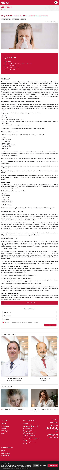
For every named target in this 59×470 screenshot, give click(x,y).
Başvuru (3, 450)
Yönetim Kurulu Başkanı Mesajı (30, 426)
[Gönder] (50, 325)
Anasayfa (3, 423)
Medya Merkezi (4, 432)
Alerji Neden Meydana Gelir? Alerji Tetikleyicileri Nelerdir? (18, 63)
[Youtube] (56, 428)
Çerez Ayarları (43, 465)
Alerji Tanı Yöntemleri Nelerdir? (12, 68)
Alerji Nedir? (8, 61)
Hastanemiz (4, 425)
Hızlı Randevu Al (30, 303)
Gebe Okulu (26, 443)
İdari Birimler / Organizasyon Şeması (31, 425)
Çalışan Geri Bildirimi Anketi (29, 435)
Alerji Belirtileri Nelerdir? (11, 65)
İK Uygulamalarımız (5, 453)
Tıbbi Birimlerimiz (5, 426)
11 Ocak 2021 (16, 19)
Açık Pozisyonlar (5, 452)
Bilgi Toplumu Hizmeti (28, 430)
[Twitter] (50, 428)
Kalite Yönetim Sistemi (28, 433)
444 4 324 (54, 422)
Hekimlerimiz (4, 428)
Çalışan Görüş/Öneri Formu (29, 442)
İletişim (2, 433)
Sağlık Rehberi (4, 430)
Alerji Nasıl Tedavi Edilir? (10, 70)
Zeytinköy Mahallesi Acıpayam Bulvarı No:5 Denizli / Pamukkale (52, 435)
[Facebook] (47, 428)
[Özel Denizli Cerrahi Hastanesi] (4, 2)
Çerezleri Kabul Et (53, 465)
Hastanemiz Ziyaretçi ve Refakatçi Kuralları (31, 439)
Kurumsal (25, 423)
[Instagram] (53, 428)
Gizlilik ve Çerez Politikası (22, 468)
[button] (56, 2)
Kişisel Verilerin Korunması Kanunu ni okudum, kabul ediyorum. (22, 322)
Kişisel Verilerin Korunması (29, 432)
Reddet (36, 465)
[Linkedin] (56, 431)
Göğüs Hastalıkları (6, 19)
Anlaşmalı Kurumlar (27, 428)
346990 (24, 19)
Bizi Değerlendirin (27, 437)
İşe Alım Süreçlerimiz (6, 455)
